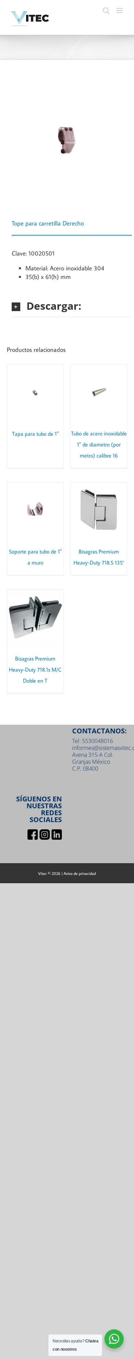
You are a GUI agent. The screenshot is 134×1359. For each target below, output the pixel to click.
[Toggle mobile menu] (120, 10)
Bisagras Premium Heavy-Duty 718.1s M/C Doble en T (35, 669)
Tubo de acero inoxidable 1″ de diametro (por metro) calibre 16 (99, 444)
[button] (72, 306)
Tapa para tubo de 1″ (35, 433)
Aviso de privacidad (80, 873)
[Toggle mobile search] (106, 10)
